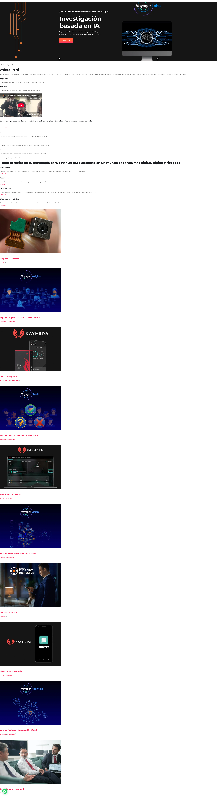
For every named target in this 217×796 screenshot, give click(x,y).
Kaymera (10, 380)
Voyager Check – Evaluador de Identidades (19, 435)
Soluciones (3, 322)
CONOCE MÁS (66, 40)
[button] (4, 791)
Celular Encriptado (8, 377)
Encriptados (3, 380)
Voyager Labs (11, 322)
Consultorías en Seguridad (12, 789)
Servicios (2, 263)
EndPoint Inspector (8, 612)
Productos (16, 380)
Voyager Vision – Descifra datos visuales (18, 553)
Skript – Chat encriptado (11, 671)
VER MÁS (3, 174)
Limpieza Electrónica (9, 259)
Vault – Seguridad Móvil (10, 494)
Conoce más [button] (3, 127)
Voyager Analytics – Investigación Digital (18, 730)
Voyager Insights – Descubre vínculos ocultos (20, 318)
